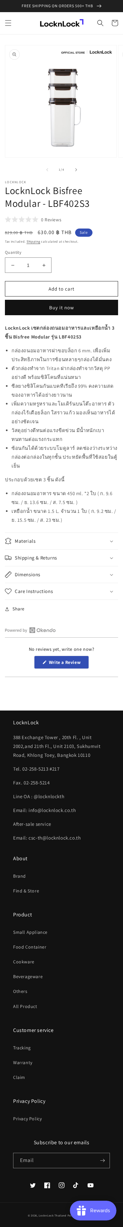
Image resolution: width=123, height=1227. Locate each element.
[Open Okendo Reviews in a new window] (30, 630)
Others (20, 991)
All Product (25, 1006)
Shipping (33, 241)
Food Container (29, 947)
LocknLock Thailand (53, 1215)
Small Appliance (30, 932)
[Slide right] (76, 170)
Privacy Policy (27, 1119)
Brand (19, 876)
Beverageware (28, 976)
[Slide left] (47, 170)
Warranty (22, 1062)
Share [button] (18, 609)
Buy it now (61, 307)
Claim (19, 1077)
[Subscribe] (102, 1160)
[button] (8, 23)
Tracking (22, 1048)
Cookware (23, 962)
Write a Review (68, 664)
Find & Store (26, 891)
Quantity (13, 252)
